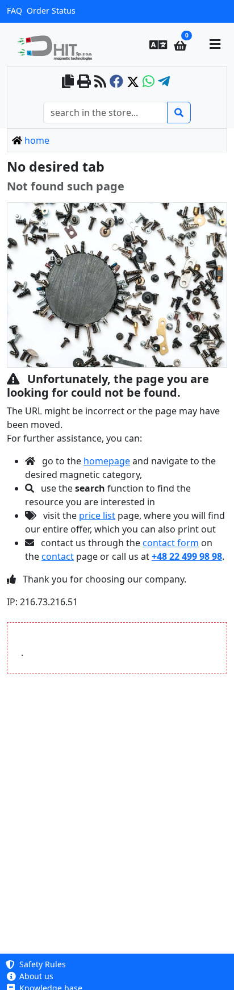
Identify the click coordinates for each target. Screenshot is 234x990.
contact (57, 556)
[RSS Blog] (100, 82)
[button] (158, 44)
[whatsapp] (148, 82)
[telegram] (163, 82)
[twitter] (133, 82)
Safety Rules (41, 964)
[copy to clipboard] (67, 82)
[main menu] (214, 44)
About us (35, 976)
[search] (179, 112)
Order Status (51, 10)
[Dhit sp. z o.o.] (59, 44)
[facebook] (116, 82)
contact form (171, 542)
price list (97, 515)
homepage (106, 461)
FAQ (14, 10)
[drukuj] (84, 82)
